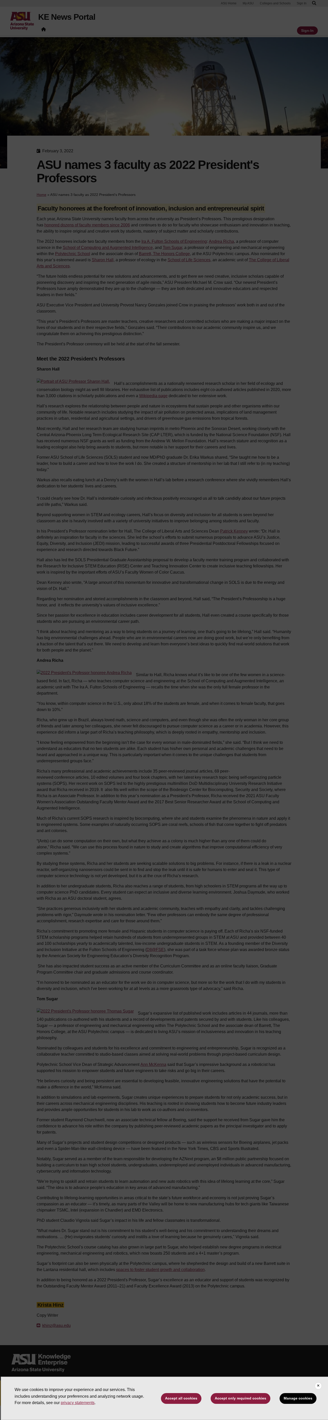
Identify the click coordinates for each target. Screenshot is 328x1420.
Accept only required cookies (240, 1398)
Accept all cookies (181, 1398)
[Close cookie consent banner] (318, 1385)
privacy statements (78, 1403)
